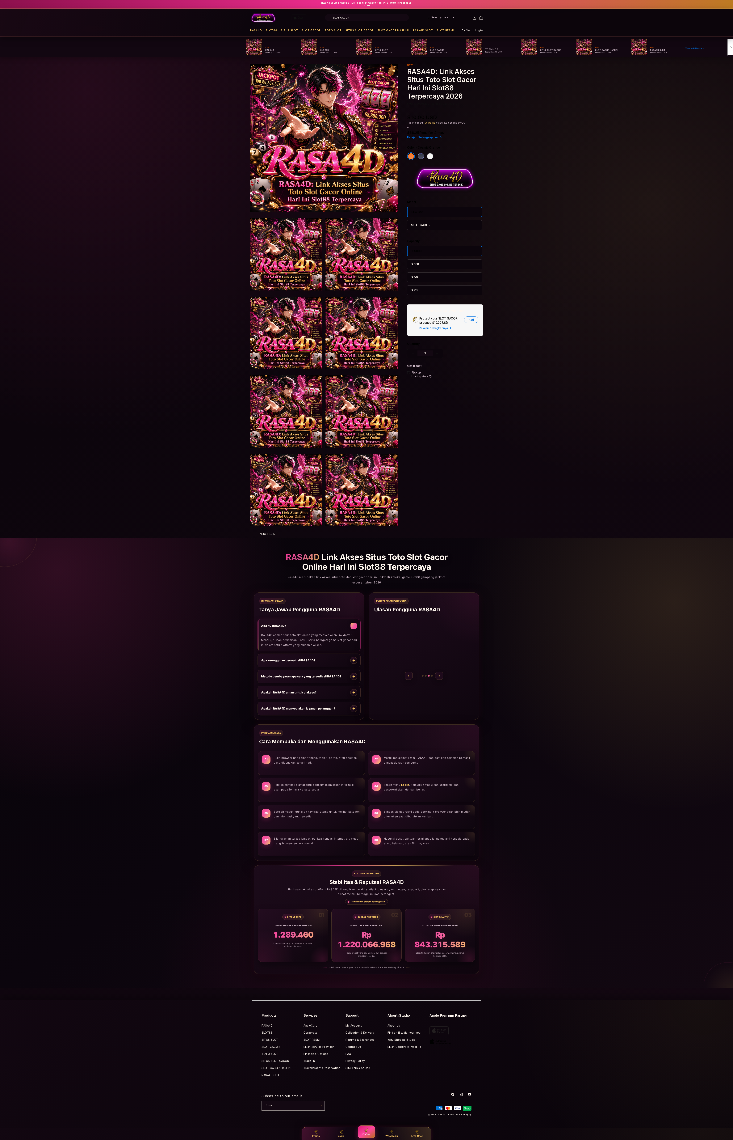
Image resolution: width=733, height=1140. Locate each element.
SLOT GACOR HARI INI (393, 30)
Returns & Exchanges (360, 1039)
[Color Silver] (430, 156)
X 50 (414, 277)
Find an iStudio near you (404, 1032)
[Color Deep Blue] (421, 156)
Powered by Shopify (459, 1114)
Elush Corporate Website (404, 1046)
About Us (393, 1025)
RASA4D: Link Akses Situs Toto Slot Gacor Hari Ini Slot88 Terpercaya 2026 (366, 4)
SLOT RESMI (445, 30)
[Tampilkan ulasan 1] (416, 676)
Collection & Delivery (360, 1032)
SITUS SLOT (289, 30)
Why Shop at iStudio (401, 1039)
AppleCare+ (311, 1025)
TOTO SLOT (333, 30)
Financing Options (316, 1053)
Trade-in (309, 1060)
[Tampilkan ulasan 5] (432, 676)
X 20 (414, 290)
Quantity (413, 344)
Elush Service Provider (319, 1046)
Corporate (310, 1032)
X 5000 (416, 251)
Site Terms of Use (358, 1068)
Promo (316, 1135)
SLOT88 (271, 30)
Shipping (430, 122)
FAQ (348, 1053)
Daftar (366, 1134)
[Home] (263, 17)
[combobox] (367, 17)
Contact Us (353, 1046)
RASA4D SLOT (423, 30)
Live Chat (417, 1135)
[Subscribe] (320, 1106)
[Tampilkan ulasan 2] (419, 676)
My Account (354, 1025)
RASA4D (256, 30)
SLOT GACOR (311, 30)
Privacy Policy (355, 1060)
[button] (256, 30)
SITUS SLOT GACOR (359, 30)
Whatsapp (391, 1135)
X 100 (415, 264)
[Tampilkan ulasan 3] (424, 676)
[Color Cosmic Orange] (411, 156)
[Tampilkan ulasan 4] (429, 676)
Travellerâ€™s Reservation (322, 1068)
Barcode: (436, 104)
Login (341, 1135)
